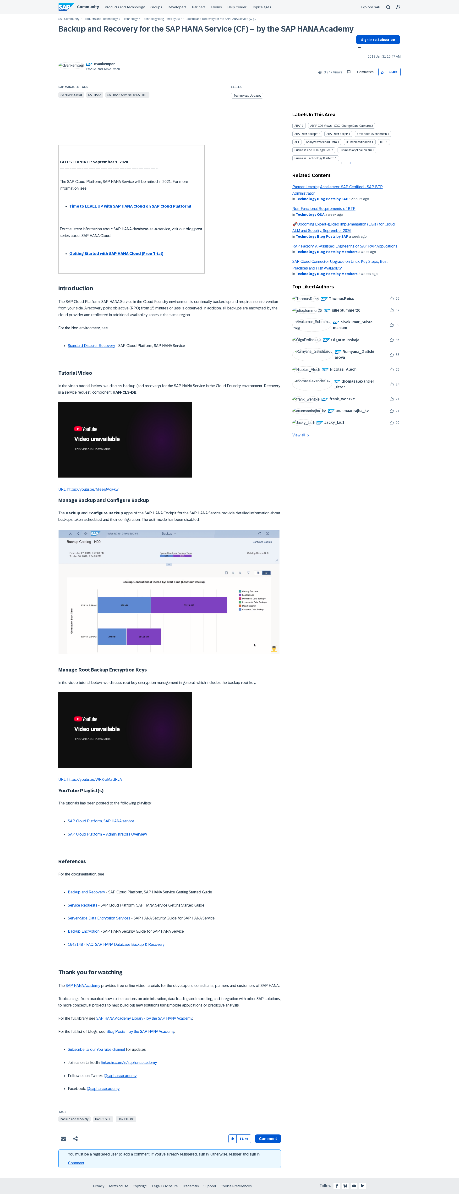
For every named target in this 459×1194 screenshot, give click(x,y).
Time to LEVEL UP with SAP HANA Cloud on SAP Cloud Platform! (130, 206)
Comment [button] (268, 1139)
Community (88, 7)
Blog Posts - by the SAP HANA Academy (140, 1031)
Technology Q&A (310, 214)
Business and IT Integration (313, 150)
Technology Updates (247, 95)
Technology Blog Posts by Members (327, 252)
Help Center (237, 7)
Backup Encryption (83, 931)
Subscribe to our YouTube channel (96, 1049)
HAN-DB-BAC (126, 1119)
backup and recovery (74, 1119)
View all (298, 435)
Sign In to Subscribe (378, 40)
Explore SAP (370, 7)
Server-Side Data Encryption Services (99, 918)
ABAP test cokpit (337, 134)
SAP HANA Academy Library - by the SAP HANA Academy (144, 1018)
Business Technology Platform (314, 158)
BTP (382, 142)
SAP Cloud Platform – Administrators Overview (107, 834)
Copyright (140, 1186)
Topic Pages (261, 7)
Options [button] (358, 47)
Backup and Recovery (86, 892)
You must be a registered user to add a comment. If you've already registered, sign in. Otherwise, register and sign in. (164, 1154)
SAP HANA (94, 95)
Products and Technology (125, 7)
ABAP (298, 125)
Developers (177, 7)
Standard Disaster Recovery (91, 346)
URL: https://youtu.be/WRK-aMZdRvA (90, 779)
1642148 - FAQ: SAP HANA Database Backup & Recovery (116, 944)
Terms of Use (118, 1186)
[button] (382, 72)
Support (209, 1186)
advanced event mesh (372, 134)
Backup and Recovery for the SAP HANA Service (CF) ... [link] (221, 19)
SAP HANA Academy (83, 986)
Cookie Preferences (236, 1186)
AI (296, 142)
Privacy (98, 1186)
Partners (199, 7)
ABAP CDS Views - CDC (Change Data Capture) (340, 125)
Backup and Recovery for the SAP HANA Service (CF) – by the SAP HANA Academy (206, 29)
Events (216, 7)
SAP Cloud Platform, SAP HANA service (101, 821)
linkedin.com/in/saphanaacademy (129, 1063)
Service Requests (82, 905)
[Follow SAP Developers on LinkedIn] (363, 1186)
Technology (130, 19)
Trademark (190, 1186)
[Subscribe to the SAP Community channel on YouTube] (354, 1186)
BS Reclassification (358, 142)
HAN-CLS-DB (103, 1119)
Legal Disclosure (165, 1186)
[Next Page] (349, 163)
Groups (156, 7)
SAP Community (68, 19)
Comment (76, 1163)
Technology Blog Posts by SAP (161, 19)
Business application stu (356, 150)
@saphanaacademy (120, 1076)
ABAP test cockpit (306, 134)
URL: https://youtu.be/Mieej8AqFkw (88, 489)
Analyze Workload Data (321, 142)
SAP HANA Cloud (71, 95)
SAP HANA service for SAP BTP (127, 95)
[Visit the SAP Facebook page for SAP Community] (337, 1186)
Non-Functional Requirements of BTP (323, 209)
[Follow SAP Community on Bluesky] (345, 1186)
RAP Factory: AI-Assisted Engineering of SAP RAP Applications (344, 246)
